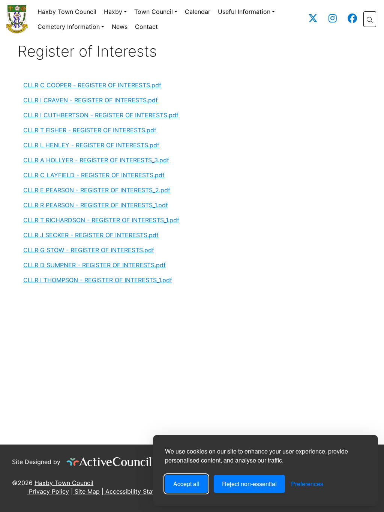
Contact (146, 26)
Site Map (86, 491)
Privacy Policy (48, 491)
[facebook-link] (352, 19)
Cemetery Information (69, 26)
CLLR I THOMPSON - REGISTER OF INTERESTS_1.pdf (97, 280)
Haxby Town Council (67, 11)
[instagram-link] (332, 19)
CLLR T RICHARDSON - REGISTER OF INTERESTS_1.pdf (101, 220)
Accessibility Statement (138, 491)
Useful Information (244, 11)
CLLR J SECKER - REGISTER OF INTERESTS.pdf (91, 235)
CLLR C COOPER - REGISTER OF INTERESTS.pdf (92, 85)
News (120, 26)
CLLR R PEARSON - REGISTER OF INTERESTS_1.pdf (95, 205)
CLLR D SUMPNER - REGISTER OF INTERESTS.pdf (94, 265)
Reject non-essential (249, 483)
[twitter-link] (313, 19)
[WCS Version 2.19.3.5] (109, 462)
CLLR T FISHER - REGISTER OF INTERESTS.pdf (89, 130)
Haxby (113, 11)
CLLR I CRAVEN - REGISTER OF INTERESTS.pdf (90, 100)
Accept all (186, 483)
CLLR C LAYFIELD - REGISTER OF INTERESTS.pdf (94, 175)
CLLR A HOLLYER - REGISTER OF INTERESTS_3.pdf (96, 160)
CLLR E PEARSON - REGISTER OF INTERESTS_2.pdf (96, 190)
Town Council (153, 11)
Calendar (197, 11)
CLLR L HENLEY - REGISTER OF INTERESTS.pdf (91, 145)
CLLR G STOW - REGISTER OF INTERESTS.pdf (88, 250)
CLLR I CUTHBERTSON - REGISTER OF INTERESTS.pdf (100, 115)
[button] (369, 19)
